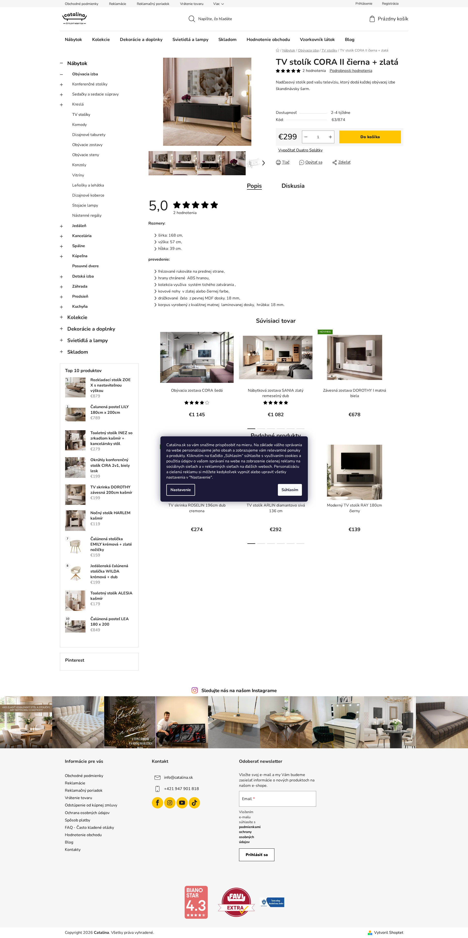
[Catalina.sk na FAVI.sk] (236, 902)
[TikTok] (194, 802)
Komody (79, 124)
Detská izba (83, 276)
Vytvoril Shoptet (388, 932)
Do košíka (370, 137)
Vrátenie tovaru (191, 3)
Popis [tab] (254, 186)
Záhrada (79, 286)
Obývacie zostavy (87, 144)
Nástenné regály (86, 215)
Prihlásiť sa (257, 855)
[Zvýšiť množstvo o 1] (330, 137)
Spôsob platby (77, 820)
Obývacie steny (85, 155)
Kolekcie (77, 317)
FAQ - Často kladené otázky (89, 827)
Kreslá (78, 104)
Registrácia (390, 3)
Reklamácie (117, 3)
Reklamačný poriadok (153, 3)
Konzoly (79, 165)
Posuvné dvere (85, 266)
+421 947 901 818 (181, 788)
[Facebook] (157, 802)
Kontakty (73, 849)
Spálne (78, 246)
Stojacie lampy (85, 205)
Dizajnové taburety (88, 134)
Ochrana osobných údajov (87, 813)
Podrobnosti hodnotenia (351, 70)
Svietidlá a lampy (87, 340)
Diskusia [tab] (293, 186)
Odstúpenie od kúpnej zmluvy (91, 805)
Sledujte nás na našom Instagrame (239, 690)
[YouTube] (182, 802)
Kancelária (82, 236)
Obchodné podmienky (81, 3)
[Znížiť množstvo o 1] (306, 137)
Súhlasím (290, 490)
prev (152, 378)
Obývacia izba (85, 74)
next (399, 378)
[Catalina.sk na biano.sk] (196, 902)
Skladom (77, 351)
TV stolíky (81, 114)
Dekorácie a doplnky (91, 328)
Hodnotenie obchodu (83, 835)
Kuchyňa (80, 306)
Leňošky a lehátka (88, 185)
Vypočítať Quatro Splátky (300, 150)
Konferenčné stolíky (89, 84)
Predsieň (80, 296)
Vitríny (78, 175)
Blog (69, 842)
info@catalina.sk (178, 777)
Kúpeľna (79, 256)
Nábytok (77, 63)
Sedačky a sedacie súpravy (95, 94)
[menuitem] (73, 39)
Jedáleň (79, 225)
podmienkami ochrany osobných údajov (250, 834)
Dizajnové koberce (88, 195)
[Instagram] (169, 802)
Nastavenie (180, 490)
